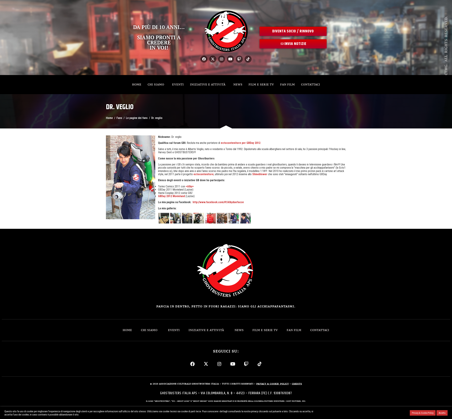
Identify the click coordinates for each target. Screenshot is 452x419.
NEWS (237, 84)
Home (136, 84)
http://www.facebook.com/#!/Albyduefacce (218, 202)
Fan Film (287, 84)
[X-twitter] (212, 59)
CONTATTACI (310, 84)
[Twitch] (239, 59)
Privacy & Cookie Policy (422, 413)
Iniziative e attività (207, 84)
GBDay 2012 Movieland (171, 196)
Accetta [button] (442, 413)
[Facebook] (203, 59)
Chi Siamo (156, 84)
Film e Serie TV (261, 84)
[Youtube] (230, 59)
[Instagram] (221, 59)
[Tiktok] (248, 59)
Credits (297, 384)
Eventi (178, 84)
